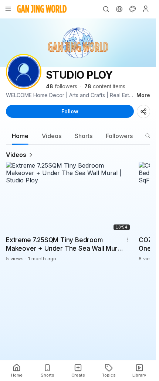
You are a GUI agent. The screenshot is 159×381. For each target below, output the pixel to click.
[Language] (119, 9)
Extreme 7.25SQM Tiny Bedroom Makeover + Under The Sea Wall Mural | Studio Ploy (64, 244)
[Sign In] (146, 9)
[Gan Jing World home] (42, 9)
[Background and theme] (132, 9)
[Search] (106, 9)
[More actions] (127, 239)
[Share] (143, 111)
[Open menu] (8, 9)
